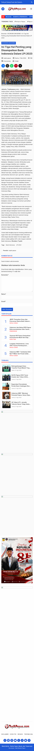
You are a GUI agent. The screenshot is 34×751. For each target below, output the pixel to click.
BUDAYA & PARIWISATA (20, 16)
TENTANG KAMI (28, 734)
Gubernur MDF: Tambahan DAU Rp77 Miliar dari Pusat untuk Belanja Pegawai (20, 353)
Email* (3, 301)
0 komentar (7, 61)
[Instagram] (8, 740)
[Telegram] (25, 740)
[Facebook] (4, 740)
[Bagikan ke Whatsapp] (12, 66)
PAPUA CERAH (14, 323)
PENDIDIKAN (13, 331)
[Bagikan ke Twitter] (7, 66)
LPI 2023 (18, 245)
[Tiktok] (22, 740)
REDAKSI (20, 734)
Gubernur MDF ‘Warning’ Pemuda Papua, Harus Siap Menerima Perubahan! (20, 395)
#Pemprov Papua (20, 21)
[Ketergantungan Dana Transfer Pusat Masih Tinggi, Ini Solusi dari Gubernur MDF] (6, 368)
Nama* (3, 294)
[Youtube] (15, 740)
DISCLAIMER (5, 734)
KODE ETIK (13, 734)
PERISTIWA (13, 339)
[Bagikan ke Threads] (20, 66)
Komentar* (5, 275)
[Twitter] (18, 740)
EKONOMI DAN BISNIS (8, 43)
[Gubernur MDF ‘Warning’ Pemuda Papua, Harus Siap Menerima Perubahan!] (6, 395)
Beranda (8, 16)
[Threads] (11, 740)
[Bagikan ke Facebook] (3, 66)
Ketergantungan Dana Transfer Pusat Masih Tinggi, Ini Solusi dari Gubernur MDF (21, 368)
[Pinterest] (29, 740)
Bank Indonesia (10, 245)
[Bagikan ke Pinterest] (16, 66)
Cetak (16, 61)
